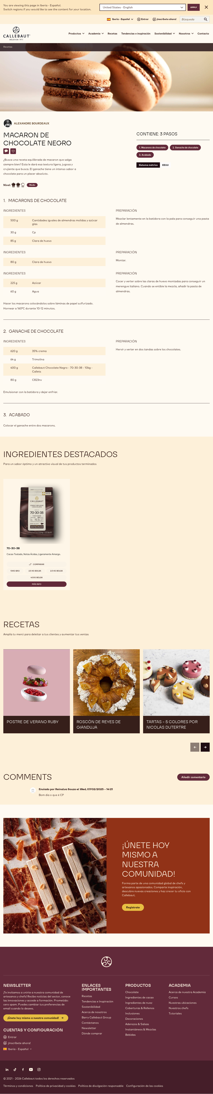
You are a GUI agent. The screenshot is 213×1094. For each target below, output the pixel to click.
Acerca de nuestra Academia (187, 992)
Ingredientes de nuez (138, 1002)
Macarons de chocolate (153, 147)
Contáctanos (90, 1022)
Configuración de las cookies (144, 1086)
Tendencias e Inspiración (97, 1001)
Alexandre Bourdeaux (31, 123)
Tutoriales (175, 1013)
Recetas (112, 33)
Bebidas (130, 1034)
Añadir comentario (193, 777)
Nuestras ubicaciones (183, 1002)
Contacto (203, 33)
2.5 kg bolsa (35, 571)
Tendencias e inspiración (135, 33)
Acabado (146, 155)
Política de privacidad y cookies (56, 1086)
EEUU (165, 165)
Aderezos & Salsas (137, 1024)
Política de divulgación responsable (100, 1086)
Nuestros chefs (178, 1008)
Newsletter (89, 1028)
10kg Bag (15, 571)
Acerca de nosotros (94, 1012)
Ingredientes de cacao (139, 997)
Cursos (173, 997)
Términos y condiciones (18, 1086)
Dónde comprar (92, 1033)
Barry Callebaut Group (96, 1017)
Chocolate (132, 992)
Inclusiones (132, 1013)
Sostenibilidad (91, 1006)
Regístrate (133, 907)
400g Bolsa (37, 577)
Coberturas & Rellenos (139, 1008)
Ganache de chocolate (186, 147)
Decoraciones (134, 1018)
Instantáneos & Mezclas (140, 1029)
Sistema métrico (148, 165)
